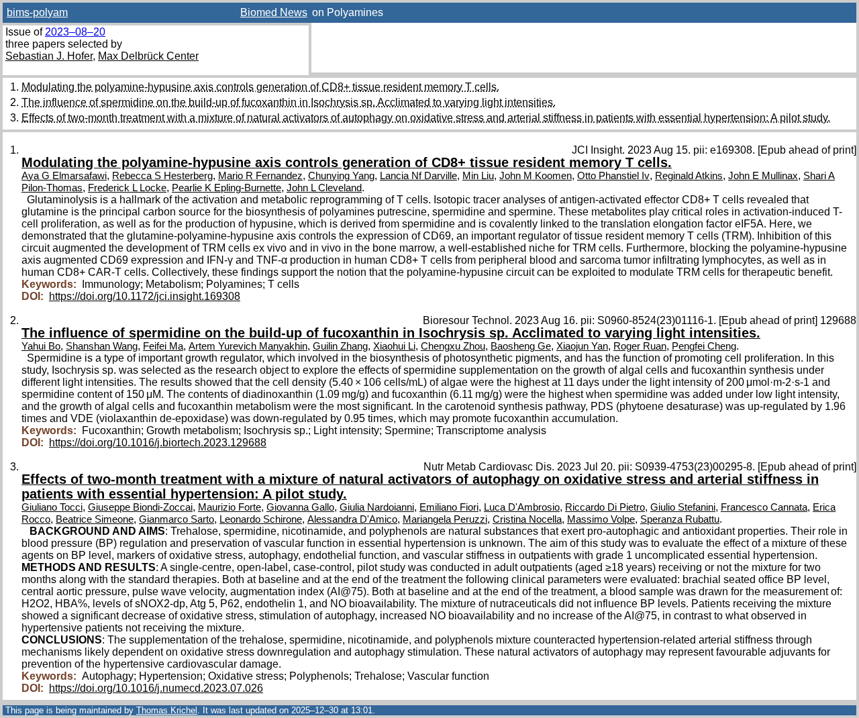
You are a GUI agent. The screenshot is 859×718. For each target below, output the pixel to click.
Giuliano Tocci (52, 507)
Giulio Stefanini (682, 507)
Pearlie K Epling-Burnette (226, 188)
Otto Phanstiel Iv (613, 175)
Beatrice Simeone (95, 519)
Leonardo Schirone (260, 519)
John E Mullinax (763, 175)
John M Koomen (535, 175)
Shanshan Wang (102, 346)
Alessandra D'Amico (352, 519)
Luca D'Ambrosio (522, 507)
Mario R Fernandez (260, 175)
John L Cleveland (324, 188)
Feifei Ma (163, 346)
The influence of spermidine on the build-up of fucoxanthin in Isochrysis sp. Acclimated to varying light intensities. (288, 102)
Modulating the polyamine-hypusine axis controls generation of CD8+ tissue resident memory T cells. (260, 87)
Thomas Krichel (166, 710)
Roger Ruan (639, 346)
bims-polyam (37, 12)
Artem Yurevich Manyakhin (248, 346)
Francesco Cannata (764, 507)
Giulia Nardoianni (377, 507)
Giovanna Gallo (300, 507)
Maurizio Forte (229, 507)
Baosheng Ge (521, 346)
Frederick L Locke (127, 188)
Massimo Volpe (601, 519)
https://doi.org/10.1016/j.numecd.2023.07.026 (156, 688)
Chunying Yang (341, 175)
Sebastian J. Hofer (49, 56)
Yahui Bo (40, 346)
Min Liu (478, 175)
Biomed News (273, 12)
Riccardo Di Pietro (605, 507)
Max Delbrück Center (148, 56)
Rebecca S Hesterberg (162, 175)
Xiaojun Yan (582, 346)
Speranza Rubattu (679, 519)
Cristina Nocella (527, 519)
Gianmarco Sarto (176, 519)
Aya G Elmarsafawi (64, 175)
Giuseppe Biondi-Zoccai (140, 507)
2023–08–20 (75, 32)
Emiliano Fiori (448, 507)
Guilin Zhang (340, 346)
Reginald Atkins (689, 175)
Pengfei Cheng (704, 346)
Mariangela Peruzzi (445, 519)
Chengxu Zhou (453, 346)
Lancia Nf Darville (418, 175)
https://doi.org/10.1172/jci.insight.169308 (144, 296)
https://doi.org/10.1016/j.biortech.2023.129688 (157, 442)
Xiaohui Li (394, 346)
